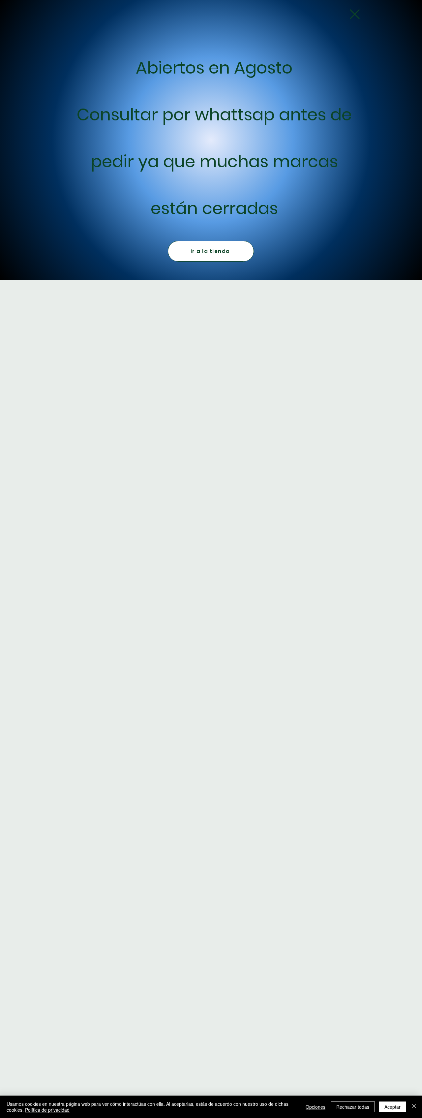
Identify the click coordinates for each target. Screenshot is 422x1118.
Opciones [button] (315, 1106)
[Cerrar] (414, 1107)
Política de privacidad (47, 1109)
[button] (355, 14)
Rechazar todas (352, 1106)
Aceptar (392, 1106)
